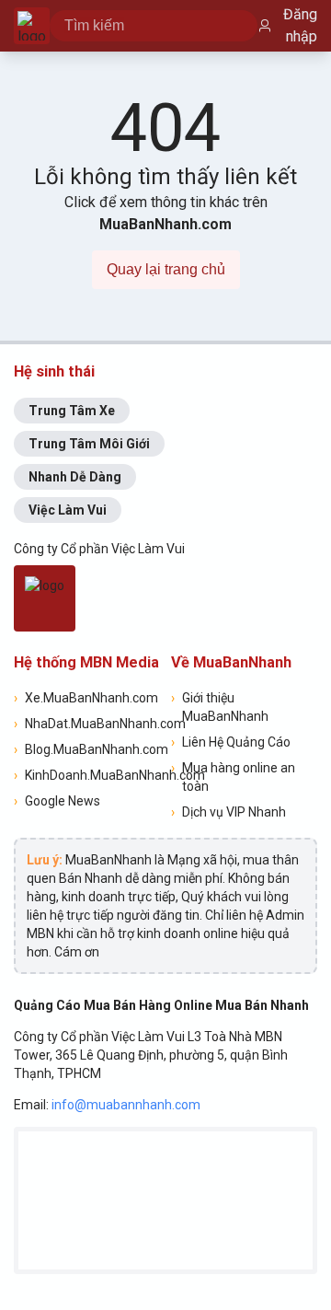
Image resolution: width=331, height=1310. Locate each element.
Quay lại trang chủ (166, 269)
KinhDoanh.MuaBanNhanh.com (87, 775)
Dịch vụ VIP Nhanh (228, 812)
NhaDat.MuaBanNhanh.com (87, 723)
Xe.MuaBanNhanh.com (86, 697)
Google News (57, 801)
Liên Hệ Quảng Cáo (231, 742)
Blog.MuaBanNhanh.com (87, 749)
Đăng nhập (300, 25)
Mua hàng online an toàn (233, 777)
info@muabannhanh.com (125, 1104)
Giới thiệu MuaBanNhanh (219, 707)
